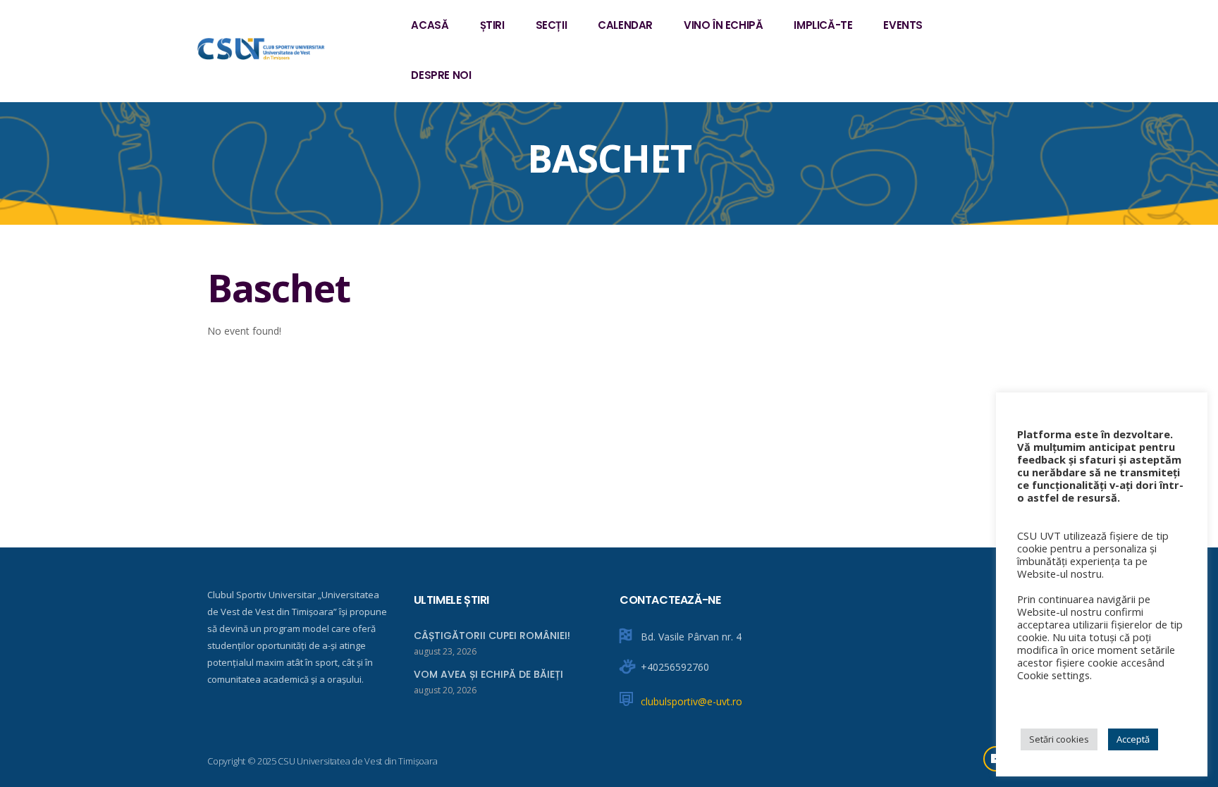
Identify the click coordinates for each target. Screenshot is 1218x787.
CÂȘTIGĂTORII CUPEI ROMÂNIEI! (492, 635)
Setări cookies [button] (1059, 739)
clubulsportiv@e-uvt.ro (691, 701)
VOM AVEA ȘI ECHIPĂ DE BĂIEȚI (488, 674)
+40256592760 (675, 667)
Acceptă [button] (1133, 739)
